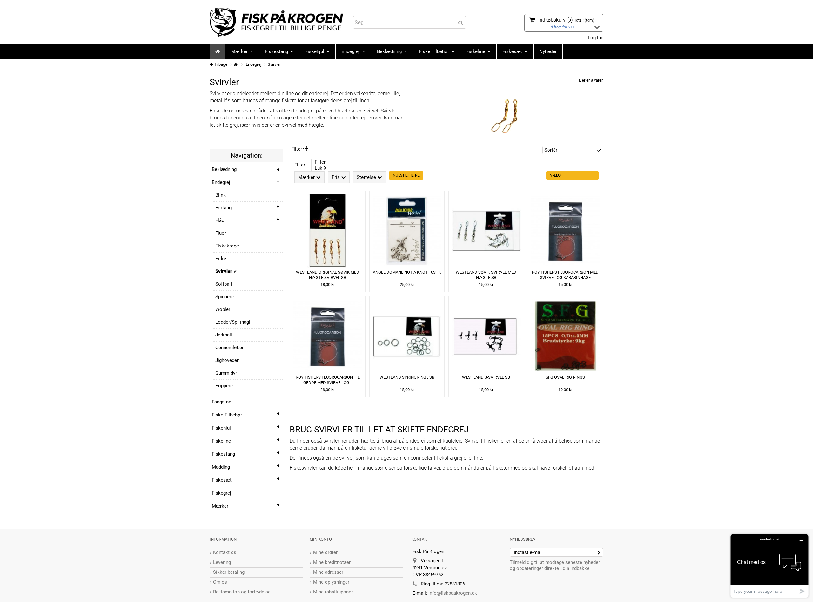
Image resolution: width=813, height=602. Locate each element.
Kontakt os (224, 552)
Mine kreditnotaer (332, 562)
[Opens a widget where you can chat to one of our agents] (769, 565)
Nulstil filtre (406, 175)
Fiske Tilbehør (227, 415)
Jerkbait (223, 335)
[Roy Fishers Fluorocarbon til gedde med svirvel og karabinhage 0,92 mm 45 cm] (327, 336)
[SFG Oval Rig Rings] (565, 336)
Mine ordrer (325, 552)
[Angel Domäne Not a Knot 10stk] (407, 231)
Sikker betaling (229, 572)
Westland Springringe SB (407, 377)
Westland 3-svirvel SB (486, 377)
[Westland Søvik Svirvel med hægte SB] (486, 231)
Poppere (224, 386)
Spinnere (224, 297)
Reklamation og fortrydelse (242, 592)
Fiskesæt (222, 480)
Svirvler (224, 271)
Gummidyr (226, 373)
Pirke (220, 258)
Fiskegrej (221, 493)
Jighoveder (227, 360)
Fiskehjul (221, 428)
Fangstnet (222, 402)
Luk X (320, 168)
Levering (222, 562)
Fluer (220, 233)
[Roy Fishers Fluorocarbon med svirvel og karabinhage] (565, 231)
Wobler (222, 309)
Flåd (219, 220)
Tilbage (220, 64)
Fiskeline (221, 441)
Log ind (595, 38)
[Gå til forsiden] (236, 65)
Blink (220, 195)
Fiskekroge (227, 246)
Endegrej (221, 182)
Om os (220, 582)
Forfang (223, 208)
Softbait (223, 284)
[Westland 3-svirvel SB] (486, 336)
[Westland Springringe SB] (407, 336)
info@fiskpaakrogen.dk (452, 593)
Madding (221, 467)
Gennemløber (229, 347)
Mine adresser (328, 572)
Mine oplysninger (331, 582)
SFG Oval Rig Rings (565, 377)
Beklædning (224, 169)
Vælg (555, 175)
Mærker (220, 506)
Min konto (321, 539)
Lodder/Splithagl (232, 322)
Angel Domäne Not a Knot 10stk (407, 272)
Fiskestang (223, 454)
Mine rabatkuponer (333, 592)
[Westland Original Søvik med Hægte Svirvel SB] (327, 231)
